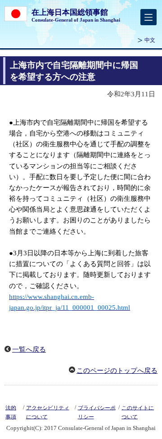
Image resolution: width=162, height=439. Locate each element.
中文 (149, 40)
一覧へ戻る (29, 349)
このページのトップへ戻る (117, 370)
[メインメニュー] (148, 17)
